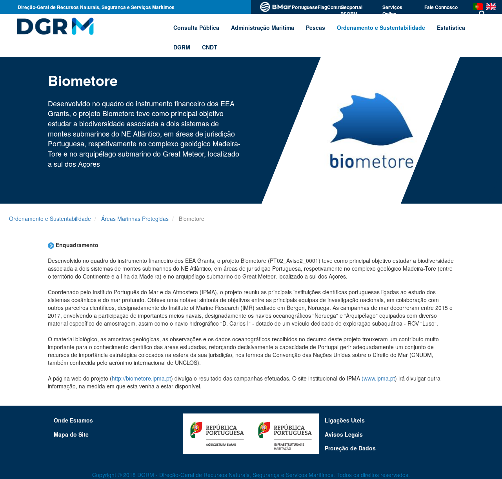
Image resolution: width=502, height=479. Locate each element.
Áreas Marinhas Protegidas (135, 218)
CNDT (209, 47)
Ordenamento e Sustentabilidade (50, 218)
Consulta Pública (196, 27)
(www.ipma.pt (378, 378)
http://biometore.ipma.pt (141, 378)
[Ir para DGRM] (54, 26)
